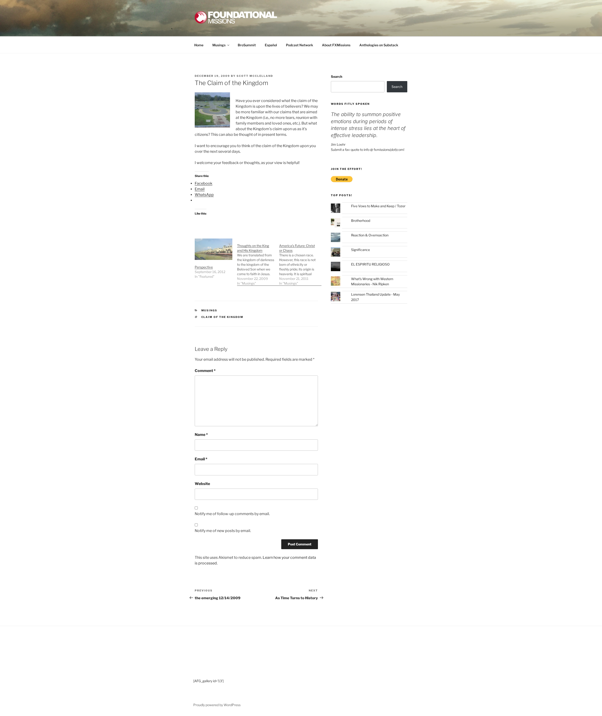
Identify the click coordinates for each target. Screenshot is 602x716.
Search (336, 76)
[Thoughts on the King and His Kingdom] (258, 262)
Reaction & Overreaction (369, 235)
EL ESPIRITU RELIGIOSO (370, 264)
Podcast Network (299, 45)
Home (198, 45)
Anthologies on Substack (378, 45)
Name (201, 434)
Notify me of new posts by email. (223, 530)
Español (271, 45)
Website (202, 483)
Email (201, 459)
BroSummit (247, 45)
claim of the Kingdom (222, 317)
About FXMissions (336, 45)
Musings (219, 45)
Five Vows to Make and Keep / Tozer (378, 206)
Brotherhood (360, 221)
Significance (360, 250)
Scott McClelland (255, 76)
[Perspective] (213, 249)
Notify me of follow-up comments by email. (232, 514)
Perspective (204, 267)
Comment (205, 370)
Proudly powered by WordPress (217, 705)
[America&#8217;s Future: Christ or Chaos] (300, 262)
